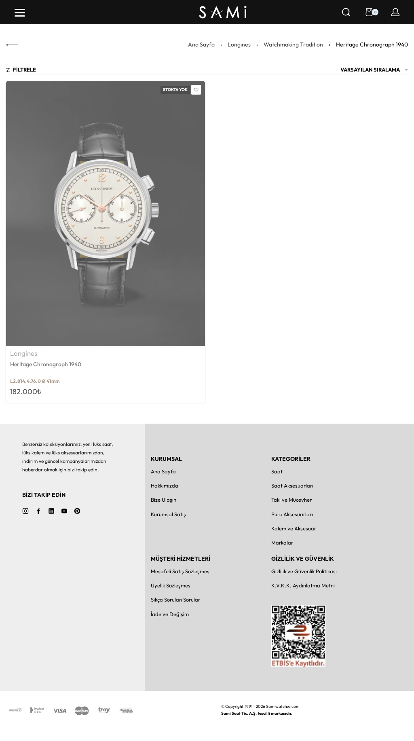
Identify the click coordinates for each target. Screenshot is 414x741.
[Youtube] (64, 511)
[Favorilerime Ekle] (196, 90)
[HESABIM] (395, 12)
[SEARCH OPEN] (346, 12)
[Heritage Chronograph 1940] (105, 213)
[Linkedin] (51, 511)
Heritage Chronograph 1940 (45, 364)
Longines (239, 44)
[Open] (19, 12)
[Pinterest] (77, 511)
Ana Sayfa (201, 44)
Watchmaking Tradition (293, 44)
